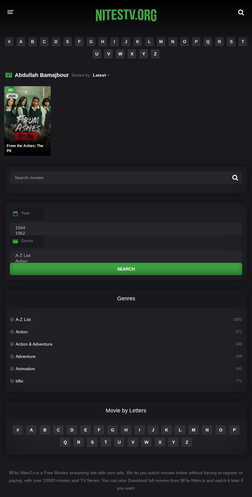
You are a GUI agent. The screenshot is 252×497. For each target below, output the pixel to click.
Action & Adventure (34, 344)
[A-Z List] (126, 256)
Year (25, 212)
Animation (25, 368)
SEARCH (126, 269)
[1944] (126, 228)
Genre (27, 240)
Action (22, 331)
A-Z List (23, 319)
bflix (19, 381)
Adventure (26, 356)
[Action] (126, 261)
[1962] (126, 233)
